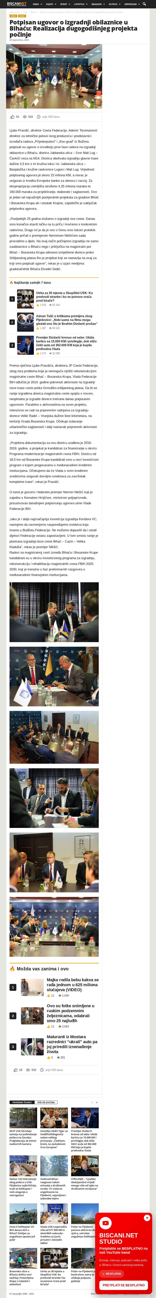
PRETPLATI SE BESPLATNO (124, 1285)
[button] (144, 4)
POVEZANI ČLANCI (22, 1102)
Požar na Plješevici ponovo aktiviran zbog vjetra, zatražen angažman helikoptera (84, 1231)
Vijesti (49, 4)
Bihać (33, 12)
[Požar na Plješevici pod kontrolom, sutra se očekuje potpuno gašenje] (85, 1258)
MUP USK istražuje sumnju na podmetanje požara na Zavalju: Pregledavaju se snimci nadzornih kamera (23, 1137)
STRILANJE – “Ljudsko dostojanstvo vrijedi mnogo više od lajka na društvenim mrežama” (84, 1183)
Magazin (97, 4)
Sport (63, 4)
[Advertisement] (54, 1084)
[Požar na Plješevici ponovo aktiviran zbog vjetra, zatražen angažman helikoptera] (85, 1213)
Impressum (130, 4)
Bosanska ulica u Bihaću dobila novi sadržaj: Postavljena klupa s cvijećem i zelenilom (21, 1278)
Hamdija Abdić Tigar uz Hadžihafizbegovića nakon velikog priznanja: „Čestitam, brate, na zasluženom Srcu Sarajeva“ (54, 1139)
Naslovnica (15, 12)
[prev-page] (92, 1103)
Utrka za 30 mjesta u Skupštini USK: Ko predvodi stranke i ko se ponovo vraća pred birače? (53, 1278)
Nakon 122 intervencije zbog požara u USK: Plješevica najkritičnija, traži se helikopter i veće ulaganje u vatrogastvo (23, 1187)
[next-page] (97, 1103)
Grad (36, 4)
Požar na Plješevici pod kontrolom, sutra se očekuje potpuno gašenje (84, 1276)
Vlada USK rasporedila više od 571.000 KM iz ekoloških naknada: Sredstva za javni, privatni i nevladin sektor (53, 1235)
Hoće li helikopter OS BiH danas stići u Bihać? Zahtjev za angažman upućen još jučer (22, 1233)
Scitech (113, 4)
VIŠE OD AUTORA (46, 1102)
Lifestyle (79, 4)
